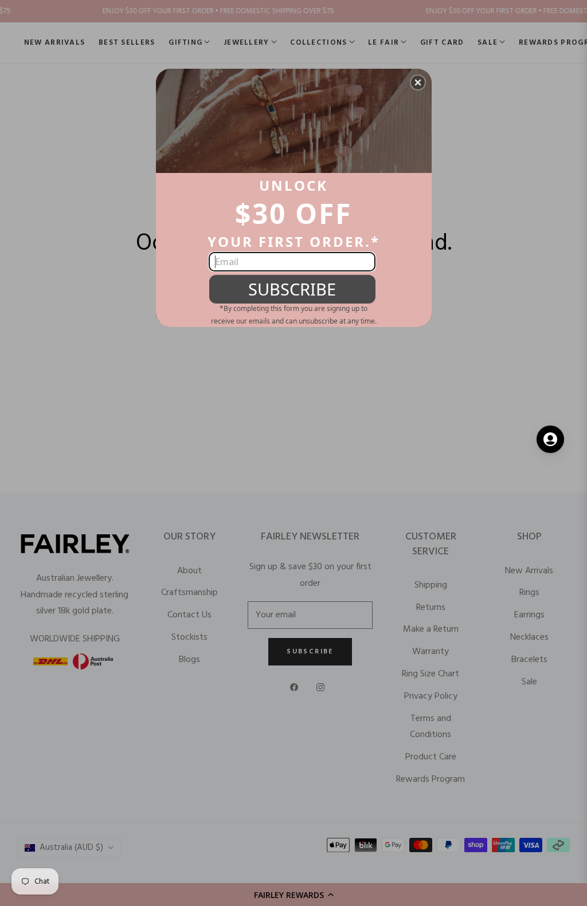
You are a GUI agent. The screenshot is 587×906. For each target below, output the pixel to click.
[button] (418, 82)
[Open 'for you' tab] (550, 439)
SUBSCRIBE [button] (292, 289)
